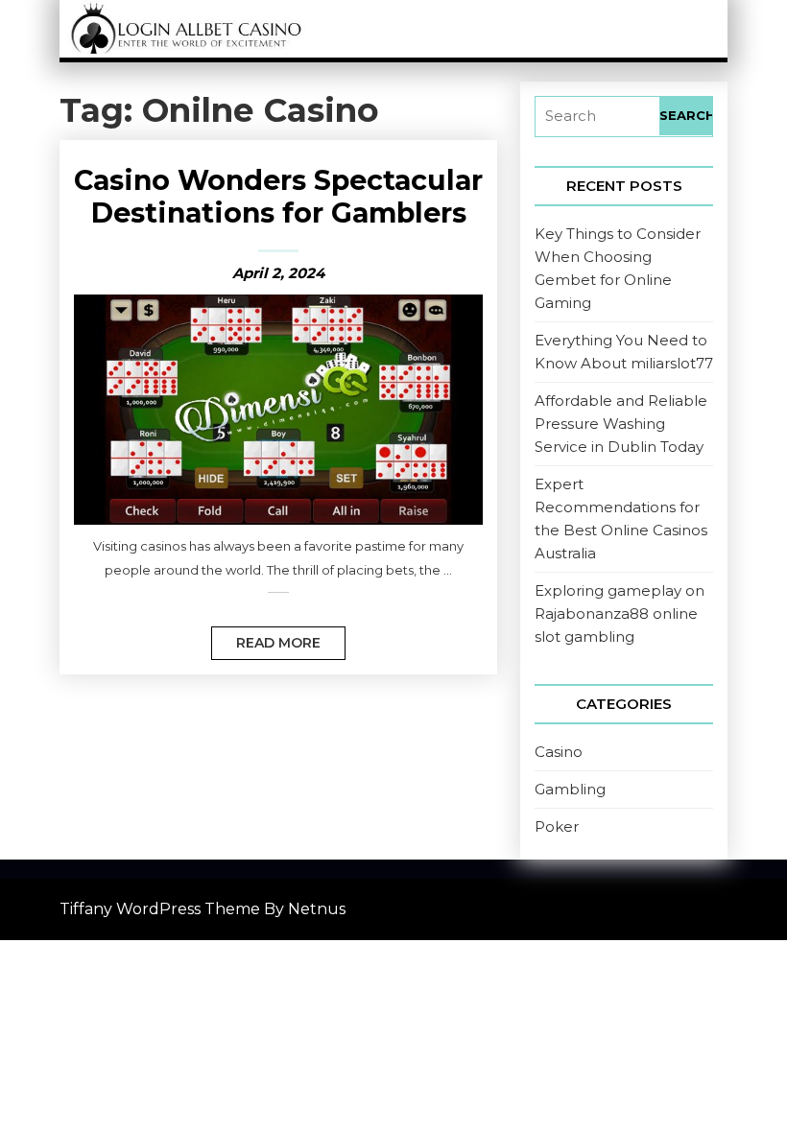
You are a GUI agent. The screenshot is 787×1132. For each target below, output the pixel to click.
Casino (559, 752)
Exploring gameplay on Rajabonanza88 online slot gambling (619, 613)
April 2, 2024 (278, 273)
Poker (557, 826)
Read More (266, 638)
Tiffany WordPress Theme (160, 909)
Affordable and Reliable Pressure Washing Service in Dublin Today (621, 423)
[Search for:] (597, 116)
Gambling (570, 789)
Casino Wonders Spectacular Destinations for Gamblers (278, 196)
